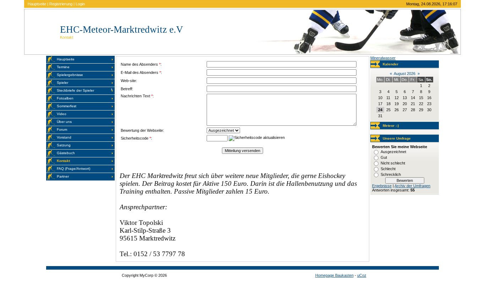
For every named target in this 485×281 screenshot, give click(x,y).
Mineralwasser (383, 58)
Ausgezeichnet (393, 152)
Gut (384, 157)
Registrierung (60, 4)
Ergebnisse (382, 186)
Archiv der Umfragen (412, 186)
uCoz (361, 275)
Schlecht (388, 169)
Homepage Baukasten (334, 275)
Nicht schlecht (393, 163)
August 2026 (404, 73)
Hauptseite (37, 4)
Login (80, 4)
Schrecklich (391, 174)
